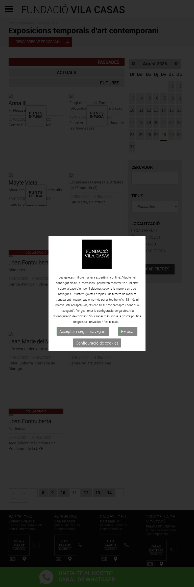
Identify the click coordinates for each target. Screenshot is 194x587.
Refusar (128, 331)
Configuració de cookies (97, 343)
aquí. (117, 322)
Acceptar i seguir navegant (83, 331)
